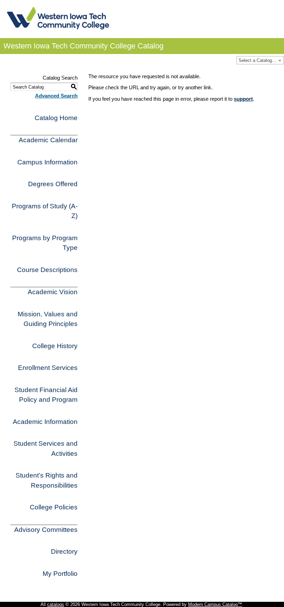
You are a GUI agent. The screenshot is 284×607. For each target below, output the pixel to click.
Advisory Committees (46, 529)
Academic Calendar (48, 140)
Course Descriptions (47, 269)
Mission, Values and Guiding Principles (48, 319)
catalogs (55, 604)
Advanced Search (56, 96)
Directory (64, 551)
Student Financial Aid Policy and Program (46, 395)
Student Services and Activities (46, 448)
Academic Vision (53, 292)
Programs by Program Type (45, 243)
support (243, 99)
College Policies (54, 507)
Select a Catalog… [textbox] (257, 60)
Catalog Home (56, 117)
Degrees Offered (53, 184)
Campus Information (47, 162)
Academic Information (45, 421)
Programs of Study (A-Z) (45, 211)
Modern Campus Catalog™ (215, 604)
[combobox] (260, 60)
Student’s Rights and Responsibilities (47, 480)
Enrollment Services (48, 367)
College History (55, 346)
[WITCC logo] (58, 27)
